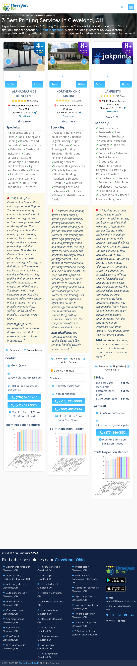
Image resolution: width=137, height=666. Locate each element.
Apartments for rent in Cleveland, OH (16, 568)
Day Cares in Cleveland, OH (11, 638)
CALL (11, 84)
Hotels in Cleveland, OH (49, 594)
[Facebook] (107, 615)
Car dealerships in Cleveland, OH (14, 612)
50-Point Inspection (50, 30)
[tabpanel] (24, 63)
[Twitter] (113, 615)
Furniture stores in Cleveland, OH (48, 568)
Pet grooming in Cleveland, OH (47, 655)
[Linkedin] (132, 615)
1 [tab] (19, 76)
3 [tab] (25, 76)
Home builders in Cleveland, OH (48, 586)
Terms (121, 621)
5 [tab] (73, 76)
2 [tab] (22, 76)
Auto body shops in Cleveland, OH (15, 586)
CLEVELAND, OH (25, 15)
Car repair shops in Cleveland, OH (14, 620)
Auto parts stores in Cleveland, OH (15, 594)
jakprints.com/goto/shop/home (114, 425)
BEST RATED (8, 15)
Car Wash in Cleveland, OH (11, 629)
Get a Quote (18, 365)
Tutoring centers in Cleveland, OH (83, 615)
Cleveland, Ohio (70, 559)
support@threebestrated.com (121, 601)
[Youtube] (125, 615)
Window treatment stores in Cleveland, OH (84, 633)
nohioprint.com (65, 393)
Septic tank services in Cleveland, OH (85, 589)
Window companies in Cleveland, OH (85, 624)
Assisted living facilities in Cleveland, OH (16, 577)
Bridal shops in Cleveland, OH (12, 603)
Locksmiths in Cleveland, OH (46, 629)
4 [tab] (27, 76)
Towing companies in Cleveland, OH (85, 607)
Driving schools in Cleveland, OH (14, 646)
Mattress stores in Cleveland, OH (48, 638)
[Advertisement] (68, 525)
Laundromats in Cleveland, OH (47, 612)
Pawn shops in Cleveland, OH (46, 646)
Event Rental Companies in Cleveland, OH (85, 579)
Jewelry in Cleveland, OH (50, 603)
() (32, 100)
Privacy (110, 621)
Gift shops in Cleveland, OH (45, 577)
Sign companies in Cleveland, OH (83, 598)
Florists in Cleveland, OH (50, 620)
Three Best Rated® (29, 663)
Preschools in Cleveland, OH (80, 568)
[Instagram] (119, 615)
